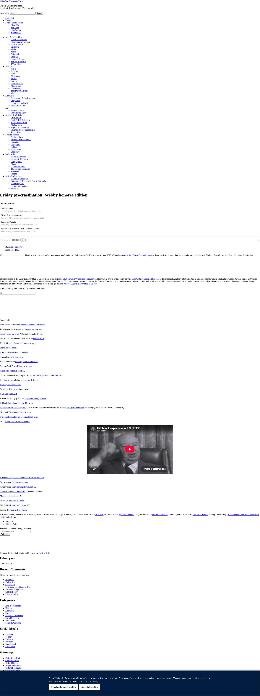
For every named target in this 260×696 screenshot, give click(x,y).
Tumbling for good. (8, 348)
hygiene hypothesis (18, 510)
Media (13, 49)
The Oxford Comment (20, 169)
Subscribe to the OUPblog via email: (15, 528)
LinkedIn (15, 25)
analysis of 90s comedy (13, 357)
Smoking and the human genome (14, 482)
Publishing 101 (17, 183)
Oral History (16, 88)
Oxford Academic (160, 514)
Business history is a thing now (13, 408)
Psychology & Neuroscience (23, 130)
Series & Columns (13, 176)
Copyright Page (7, 208)
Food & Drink (17, 44)
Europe (14, 81)
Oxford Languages (13, 668)
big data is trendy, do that (35, 398)
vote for (80, 284)
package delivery (30, 380)
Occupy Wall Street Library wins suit (16, 366)
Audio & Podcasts (18, 157)
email (41, 553)
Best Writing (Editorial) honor (144, 279)
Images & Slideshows (20, 159)
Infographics (16, 161)
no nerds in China (16, 501)
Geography (15, 144)
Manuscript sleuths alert (10, 496)
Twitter (8, 20)
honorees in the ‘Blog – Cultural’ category (136, 255)
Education (15, 142)
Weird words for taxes (9, 334)
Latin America (17, 83)
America (14, 71)
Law (7, 108)
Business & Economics (21, 139)
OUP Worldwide (12, 670)
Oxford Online (11, 663)
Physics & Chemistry (20, 127)
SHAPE (14, 188)
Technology (16, 132)
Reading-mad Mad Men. (10, 384)
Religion (14, 56)
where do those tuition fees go (15, 389)
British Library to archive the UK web (16, 403)
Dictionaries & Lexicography (23, 98)
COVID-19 (16, 117)
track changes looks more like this (47, 375)
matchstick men (30, 417)
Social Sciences (12, 135)
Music (13, 52)
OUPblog (99, 514)
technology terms (26, 329)
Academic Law (17, 110)
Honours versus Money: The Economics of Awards (20, 229)
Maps (13, 164)
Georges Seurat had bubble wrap (20, 343)
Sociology (15, 152)
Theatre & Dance (18, 61)
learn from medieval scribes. (24, 487)
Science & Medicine (14, 115)
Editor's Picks (11, 524)
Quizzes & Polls (18, 166)
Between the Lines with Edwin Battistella (28, 181)
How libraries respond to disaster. (14, 352)
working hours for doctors (26, 361)
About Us (9, 579)
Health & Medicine (19, 122)
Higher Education (13, 665)
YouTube (15, 27)
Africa (13, 69)
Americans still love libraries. (12, 371)
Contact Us (10, 584)
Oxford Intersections (19, 186)
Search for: (4, 13)
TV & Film (15, 64)
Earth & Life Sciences (20, 120)
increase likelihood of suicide (33, 325)
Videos (14, 174)
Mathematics (16, 125)
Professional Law (18, 113)
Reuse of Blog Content (15, 589)
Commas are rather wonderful (12, 491)
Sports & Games (18, 59)
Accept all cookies (89, 687)
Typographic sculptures (10, 417)
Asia (13, 74)
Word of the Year (18, 105)
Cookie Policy (11, 592)
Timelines (15, 171)
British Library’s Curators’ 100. (17, 505)
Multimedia (10, 154)
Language (9, 96)
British (14, 78)
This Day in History (19, 91)
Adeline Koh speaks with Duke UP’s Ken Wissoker (22, 477)
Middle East (16, 86)
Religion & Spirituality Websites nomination (75, 279)
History (8, 66)
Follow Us (9, 582)
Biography (15, 76)
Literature (15, 47)
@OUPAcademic (126, 514)
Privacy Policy (7, 545)
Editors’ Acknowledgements (11, 215)
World (13, 93)
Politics (14, 147)
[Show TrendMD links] (258, 240)
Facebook (9, 18)
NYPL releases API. (8, 394)
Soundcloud (16, 32)
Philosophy (15, 54)
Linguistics (15, 100)
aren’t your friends (23, 412)
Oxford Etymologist (19, 103)
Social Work (16, 149)
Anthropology (17, 137)
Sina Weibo (16, 30)
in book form (38, 338)
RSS (48, 553)
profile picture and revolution (17, 421)
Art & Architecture (19, 39)
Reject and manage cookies (63, 687)
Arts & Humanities (13, 37)
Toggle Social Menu (14, 23)
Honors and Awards (8, 222)
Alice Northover (15, 247)
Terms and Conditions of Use (17, 587)
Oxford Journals (12, 660)
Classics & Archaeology (21, 42)
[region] (130, 683)
